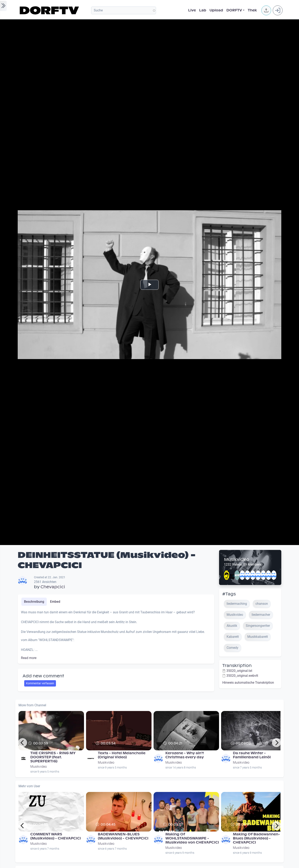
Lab (202, 10)
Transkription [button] (237, 665)
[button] (266, 10)
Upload (216, 10)
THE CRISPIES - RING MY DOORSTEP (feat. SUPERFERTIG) (53, 757)
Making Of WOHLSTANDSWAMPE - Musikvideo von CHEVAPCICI (192, 838)
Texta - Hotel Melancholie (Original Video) (121, 755)
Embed (55, 602)
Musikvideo (236, 559)
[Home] (50, 10)
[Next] (276, 742)
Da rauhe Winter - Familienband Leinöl (252, 755)
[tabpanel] (116, 635)
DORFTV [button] (234, 10)
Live (192, 10)
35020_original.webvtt (242, 676)
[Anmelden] (278, 10)
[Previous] (22, 742)
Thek (252, 10)
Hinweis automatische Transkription (248, 682)
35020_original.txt (239, 671)
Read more (28, 658)
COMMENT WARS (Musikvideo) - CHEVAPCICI (55, 836)
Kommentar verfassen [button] (40, 683)
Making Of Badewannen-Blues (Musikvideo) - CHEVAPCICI (256, 838)
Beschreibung (34, 602)
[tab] (34, 602)
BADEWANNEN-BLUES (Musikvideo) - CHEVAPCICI (123, 836)
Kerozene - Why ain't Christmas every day (184, 755)
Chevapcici (52, 586)
